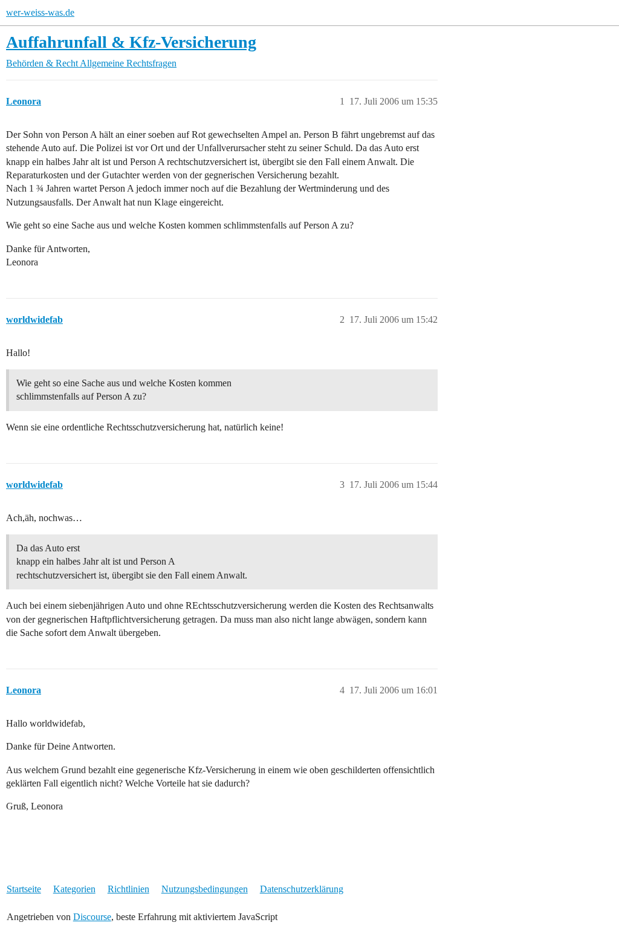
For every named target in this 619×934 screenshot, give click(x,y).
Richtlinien (128, 889)
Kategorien (74, 889)
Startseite (24, 889)
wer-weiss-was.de (40, 12)
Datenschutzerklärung (301, 889)
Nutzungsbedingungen (204, 889)
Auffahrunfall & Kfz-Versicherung (131, 42)
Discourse (92, 917)
